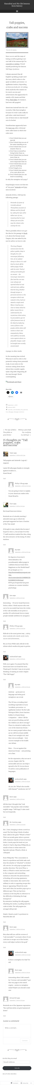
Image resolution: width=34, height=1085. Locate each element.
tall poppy (10, 412)
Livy (25, 187)
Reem (11, 797)
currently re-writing (12, 64)
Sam (11, 595)
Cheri (11, 504)
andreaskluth (14, 656)
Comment (25, 1040)
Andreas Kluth (11, 407)
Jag (16, 550)
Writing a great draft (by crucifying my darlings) (24, 432)
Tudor (11, 453)
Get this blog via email (10, 1058)
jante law (25, 409)
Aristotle (18, 187)
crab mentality (16, 409)
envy (22, 409)
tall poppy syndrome (19, 412)
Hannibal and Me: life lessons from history (17, 5)
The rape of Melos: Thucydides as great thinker (9, 432)
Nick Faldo (13, 100)
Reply (4, 478)
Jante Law (11, 128)
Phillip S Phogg (19, 483)
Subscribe (17, 1068)
